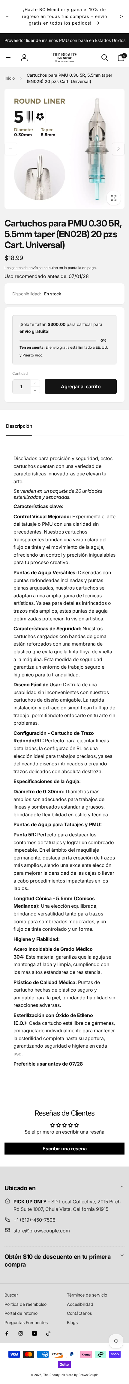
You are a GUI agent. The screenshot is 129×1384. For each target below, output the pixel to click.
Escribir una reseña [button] (65, 1149)
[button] (8, 57)
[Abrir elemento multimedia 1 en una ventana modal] (64, 149)
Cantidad (20, 373)
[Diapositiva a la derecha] (121, 16)
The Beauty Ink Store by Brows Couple (70, 1375)
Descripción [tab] (19, 426)
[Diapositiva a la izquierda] (8, 16)
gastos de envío (24, 267)
